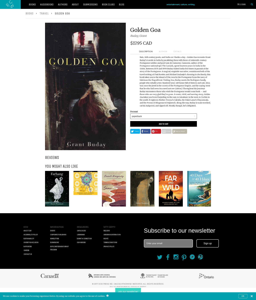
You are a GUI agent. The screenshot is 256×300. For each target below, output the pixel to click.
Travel (44, 13)
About (75, 4)
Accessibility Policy (31, 234)
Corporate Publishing (58, 234)
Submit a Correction (84, 238)
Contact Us (28, 254)
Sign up (208, 243)
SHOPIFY (143, 286)
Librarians (81, 234)
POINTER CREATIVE (123, 286)
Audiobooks (46, 4)
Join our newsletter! (128, 291)
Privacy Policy (109, 246)
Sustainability (29, 238)
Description (146, 51)
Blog (121, 4)
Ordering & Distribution (112, 234)
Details (177, 51)
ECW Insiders (81, 242)
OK (242, 296)
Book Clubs (108, 4)
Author (163, 51)
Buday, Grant (138, 36)
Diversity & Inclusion (31, 242)
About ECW (27, 231)
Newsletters (54, 238)
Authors (62, 4)
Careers (26, 250)
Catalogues (81, 231)
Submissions (90, 4)
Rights (106, 238)
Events (52, 231)
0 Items (242, 4)
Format (134, 111)
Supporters (28, 246)
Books (32, 4)
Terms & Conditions (110, 242)
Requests (107, 231)
